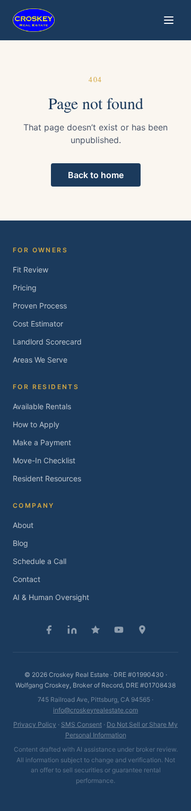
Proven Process (40, 305)
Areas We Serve (40, 359)
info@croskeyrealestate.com (95, 710)
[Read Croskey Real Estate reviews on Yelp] (95, 629)
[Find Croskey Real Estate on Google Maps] (142, 629)
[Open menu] (168, 20)
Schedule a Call (39, 561)
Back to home (96, 175)
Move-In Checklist (44, 460)
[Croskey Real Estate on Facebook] (49, 629)
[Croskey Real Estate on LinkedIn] (72, 629)
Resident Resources (47, 478)
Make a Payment (42, 442)
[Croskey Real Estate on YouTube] (119, 629)
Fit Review (30, 269)
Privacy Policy (34, 724)
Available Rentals (42, 406)
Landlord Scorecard (47, 341)
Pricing (25, 287)
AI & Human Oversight (51, 597)
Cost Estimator (38, 323)
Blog (20, 543)
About (23, 525)
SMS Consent (81, 724)
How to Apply (36, 424)
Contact (26, 579)
